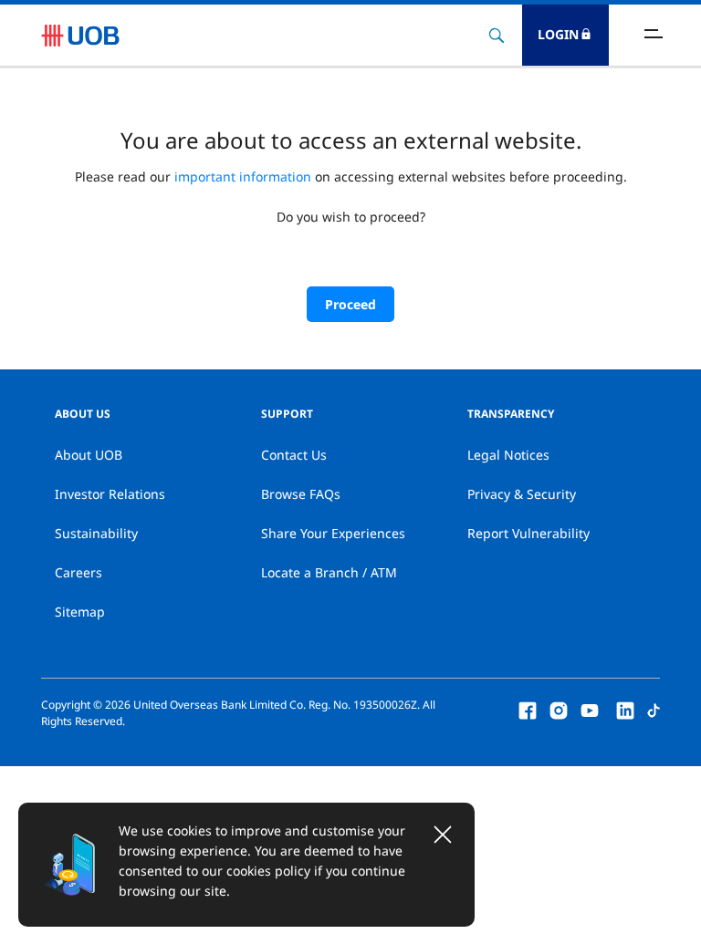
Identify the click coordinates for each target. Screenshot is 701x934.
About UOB (88, 454)
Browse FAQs (300, 494)
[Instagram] (558, 708)
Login (558, 34)
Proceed (350, 304)
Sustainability (96, 533)
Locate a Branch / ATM (329, 572)
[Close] (442, 834)
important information (242, 176)
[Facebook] (527, 708)
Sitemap (80, 611)
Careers (78, 572)
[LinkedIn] (625, 708)
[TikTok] (653, 708)
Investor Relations (110, 494)
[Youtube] (589, 708)
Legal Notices (508, 454)
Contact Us (294, 454)
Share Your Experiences (333, 533)
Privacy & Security (521, 494)
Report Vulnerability (528, 533)
